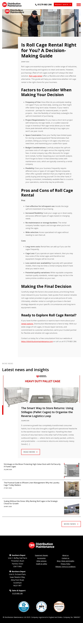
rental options (27, 323)
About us (65, 555)
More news (70, 524)
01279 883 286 (45, 4)
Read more (29, 452)
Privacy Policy (65, 564)
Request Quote (61, 4)
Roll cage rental (35, 76)
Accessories (41, 558)
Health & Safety (41, 564)
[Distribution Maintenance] (12, 4)
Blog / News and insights (65, 561)
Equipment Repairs (41, 555)
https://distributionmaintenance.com (37, 341)
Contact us (65, 558)
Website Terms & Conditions (65, 567)
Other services (41, 561)
